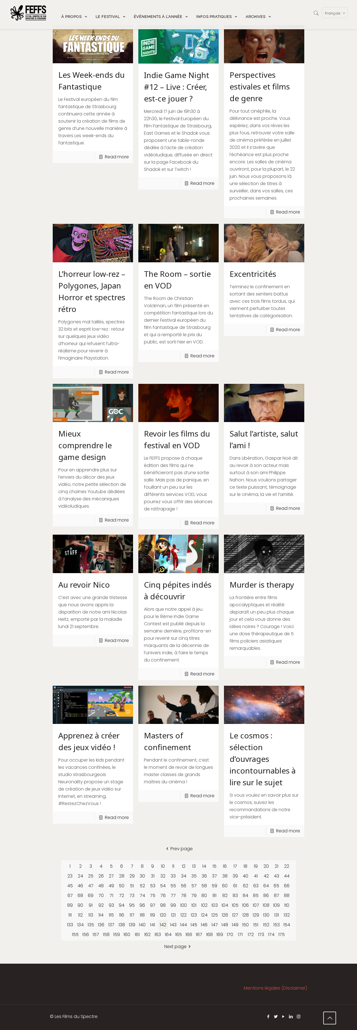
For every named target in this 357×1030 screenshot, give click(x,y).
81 (214, 895)
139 (132, 925)
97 (152, 905)
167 (199, 934)
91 (91, 905)
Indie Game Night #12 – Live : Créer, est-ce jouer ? (176, 87)
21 (276, 866)
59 (214, 886)
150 (245, 925)
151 (255, 925)
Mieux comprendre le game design (85, 445)
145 (193, 925)
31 (153, 876)
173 (261, 934)
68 (80, 895)
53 (152, 886)
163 (158, 934)
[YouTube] (283, 1016)
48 (101, 886)
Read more (117, 157)
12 (183, 866)
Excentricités (253, 273)
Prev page (181, 848)
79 (194, 895)
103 (214, 905)
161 (137, 934)
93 (111, 905)
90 (80, 905)
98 (163, 905)
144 (183, 925)
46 (80, 886)
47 (90, 886)
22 (286, 866)
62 (245, 886)
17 (235, 866)
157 (96, 934)
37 (214, 876)
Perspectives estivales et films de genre (260, 86)
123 (194, 915)
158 (106, 934)
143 (173, 925)
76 (163, 895)
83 (235, 895)
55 (173, 886)
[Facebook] (268, 1016)
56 (183, 886)
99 (173, 905)
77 (173, 895)
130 (266, 915)
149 (235, 925)
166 (188, 934)
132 (287, 915)
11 (173, 866)
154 (286, 925)
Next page (175, 946)
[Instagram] (298, 1016)
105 (235, 905)
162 (147, 934)
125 (214, 915)
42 (266, 876)
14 (204, 866)
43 (276, 876)
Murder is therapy (262, 584)
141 (152, 925)
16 (225, 866)
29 (132, 876)
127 (235, 915)
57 (194, 886)
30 (142, 876)
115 (111, 915)
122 (183, 915)
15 (214, 866)
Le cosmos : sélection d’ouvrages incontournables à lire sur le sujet (263, 758)
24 (80, 876)
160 (127, 934)
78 (183, 895)
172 (251, 934)
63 (256, 886)
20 (266, 866)
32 (162, 876)
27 (111, 876)
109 (276, 905)
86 (266, 895)
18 (245, 866)
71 (111, 895)
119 (152, 915)
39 (235, 876)
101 (193, 905)
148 (224, 925)
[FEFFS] (28, 12)
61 (235, 886)
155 (75, 934)
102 (204, 905)
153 (276, 925)
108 (266, 905)
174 (271, 934)
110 (286, 905)
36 (204, 876)
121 (173, 915)
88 (287, 895)
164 (168, 934)
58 (204, 886)
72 (121, 895)
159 (116, 934)
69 (90, 895)
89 (70, 905)
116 (121, 915)
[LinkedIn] (291, 1016)
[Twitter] (276, 1016)
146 (204, 925)
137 (111, 925)
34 (183, 876)
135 (91, 925)
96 (142, 905)
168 (209, 934)
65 (276, 886)
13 (194, 866)
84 (245, 895)
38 (225, 876)
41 (256, 876)
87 (276, 895)
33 (173, 876)
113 (90, 915)
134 (80, 925)
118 (142, 915)
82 (225, 895)
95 (132, 905)
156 (85, 934)
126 (225, 915)
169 (219, 934)
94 (121, 905)
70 (101, 895)
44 (287, 876)
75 (152, 895)
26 (101, 876)
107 (256, 905)
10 (163, 866)
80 (204, 895)
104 (224, 905)
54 (163, 886)
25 (90, 876)
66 (287, 886)
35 (194, 876)
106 (245, 905)
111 (70, 915)
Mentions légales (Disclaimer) (275, 988)
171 (240, 934)
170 (230, 934)
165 (178, 934)
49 (111, 886)
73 (131, 895)
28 (121, 876)
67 (70, 895)
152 (266, 925)
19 (256, 866)
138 (122, 925)
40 (245, 876)
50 (121, 886)
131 (276, 915)
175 (281, 934)
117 (132, 915)
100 (183, 905)
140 (142, 925)
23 (70, 876)
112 (80, 915)
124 (204, 915)
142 (163, 925)
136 (101, 925)
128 (245, 915)
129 (256, 915)
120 (163, 915)
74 (142, 895)
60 (225, 886)
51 (132, 886)
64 (266, 886)
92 (101, 905)
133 (70, 925)
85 (256, 895)
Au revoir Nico (84, 584)
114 (100, 915)
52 (142, 886)
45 (70, 886)
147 (214, 925)
